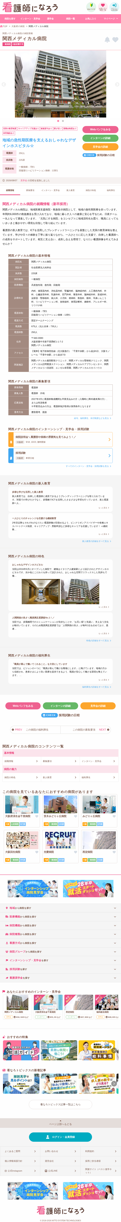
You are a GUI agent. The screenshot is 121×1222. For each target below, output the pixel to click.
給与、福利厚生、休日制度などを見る (91, 418)
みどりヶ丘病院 (91, 816)
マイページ (109, 18)
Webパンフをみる (100, 129)
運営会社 (49, 1161)
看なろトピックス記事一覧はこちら (60, 1104)
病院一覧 (70, 18)
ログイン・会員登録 (63, 1137)
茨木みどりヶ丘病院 (55, 816)
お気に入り (90, 18)
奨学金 (50, 18)
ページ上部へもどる (60, 1124)
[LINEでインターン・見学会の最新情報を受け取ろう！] (107, 40)
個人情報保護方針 (13, 1161)
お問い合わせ (51, 1151)
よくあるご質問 (12, 1151)
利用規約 (89, 1151)
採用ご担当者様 (93, 1161)
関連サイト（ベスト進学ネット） (98, 1171)
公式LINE (53, 1170)
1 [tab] (58, 121)
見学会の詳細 (100, 146)
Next (117, 84)
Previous (3, 84)
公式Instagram (15, 1170)
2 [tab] (62, 121)
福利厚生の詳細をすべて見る (95, 687)
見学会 (23, 180)
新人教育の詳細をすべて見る (95, 541)
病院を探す (10, 18)
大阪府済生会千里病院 (17, 816)
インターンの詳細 (100, 138)
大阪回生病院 (12, 852)
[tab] (60, 908)
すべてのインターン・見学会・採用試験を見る (87, 466)
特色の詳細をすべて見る (97, 640)
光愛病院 (49, 852)
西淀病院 (88, 852)
